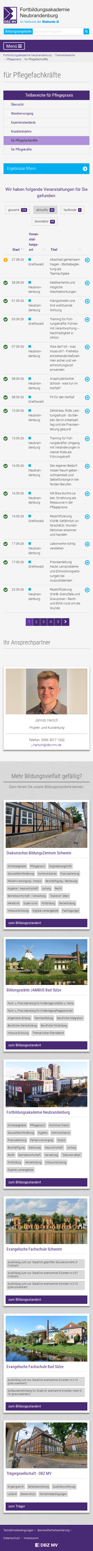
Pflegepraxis (14, 59)
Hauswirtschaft (54, 1147)
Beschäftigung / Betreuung (61, 881)
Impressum (31, 1538)
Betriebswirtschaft (30, 1155)
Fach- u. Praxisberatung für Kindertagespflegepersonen (40, 1010)
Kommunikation (47, 873)
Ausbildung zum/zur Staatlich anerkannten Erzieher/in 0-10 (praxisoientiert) (43, 1381)
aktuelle (44, 210)
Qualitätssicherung (64, 1486)
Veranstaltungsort (34, 242)
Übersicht (17, 104)
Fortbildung (48, 903)
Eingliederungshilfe (60, 866)
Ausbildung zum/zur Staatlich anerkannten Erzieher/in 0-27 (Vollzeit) (43, 1274)
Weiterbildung (67, 903)
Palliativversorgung (41, 1140)
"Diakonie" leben (59, 896)
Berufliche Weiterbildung (22, 1025)
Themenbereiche (65, 55)
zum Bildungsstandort (24, 923)
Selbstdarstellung (38, 1486)
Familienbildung (44, 1018)
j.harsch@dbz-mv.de (46, 745)
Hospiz (61, 1140)
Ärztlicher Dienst (59, 1125)
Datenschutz (28, 1494)
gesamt (17, 210)
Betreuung (35, 1147)
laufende (72, 210)
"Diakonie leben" (71, 1155)
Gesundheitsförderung (21, 873)
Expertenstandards (23, 122)
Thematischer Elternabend (48, 1033)
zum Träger (16, 1506)
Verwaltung (51, 1155)
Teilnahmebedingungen (53, 1494)
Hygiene (42, 1132)
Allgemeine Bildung (19, 1018)
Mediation (13, 903)
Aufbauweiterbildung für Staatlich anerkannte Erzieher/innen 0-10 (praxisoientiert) (45, 1392)
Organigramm (16, 1486)
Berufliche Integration (70, 1018)
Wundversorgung (22, 113)
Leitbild (12, 1494)
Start (16, 250)
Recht (58, 888)
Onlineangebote (17, 866)
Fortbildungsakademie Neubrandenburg (27, 55)
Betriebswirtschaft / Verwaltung (27, 896)
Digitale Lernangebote (45, 910)
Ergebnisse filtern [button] (21, 168)
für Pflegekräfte (21, 149)
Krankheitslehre (21, 131)
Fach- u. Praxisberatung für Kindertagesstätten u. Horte (40, 1003)
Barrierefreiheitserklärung (53, 1530)
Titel (54, 250)
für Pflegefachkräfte (24, 140)
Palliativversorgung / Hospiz (25, 881)
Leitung (46, 888)
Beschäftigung (16, 1147)
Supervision (30, 903)
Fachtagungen (70, 910)
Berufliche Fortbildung (54, 1025)
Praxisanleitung (69, 873)
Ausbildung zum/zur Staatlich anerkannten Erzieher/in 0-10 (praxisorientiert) (43, 1285)
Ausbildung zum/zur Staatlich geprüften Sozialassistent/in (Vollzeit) (42, 1263)
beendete (44, 221)
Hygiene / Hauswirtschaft (23, 888)
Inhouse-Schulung (18, 910)
